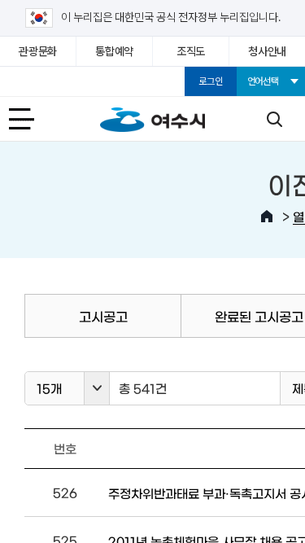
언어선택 (263, 81)
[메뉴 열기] (31, 119)
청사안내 (267, 51)
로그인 (210, 81)
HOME (267, 216)
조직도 (190, 51)
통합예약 (114, 51)
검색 (274, 119)
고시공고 (103, 315)
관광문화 (38, 51)
